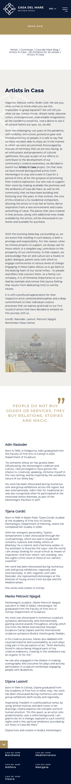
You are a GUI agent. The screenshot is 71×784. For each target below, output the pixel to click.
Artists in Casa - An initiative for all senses (34, 52)
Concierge (27, 49)
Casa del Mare (13, 754)
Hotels (14, 49)
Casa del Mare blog (47, 49)
